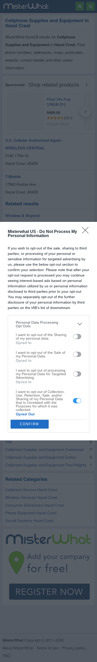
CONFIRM (29, 424)
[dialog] (48, 331)
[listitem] (48, 324)
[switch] (77, 336)
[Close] (87, 232)
